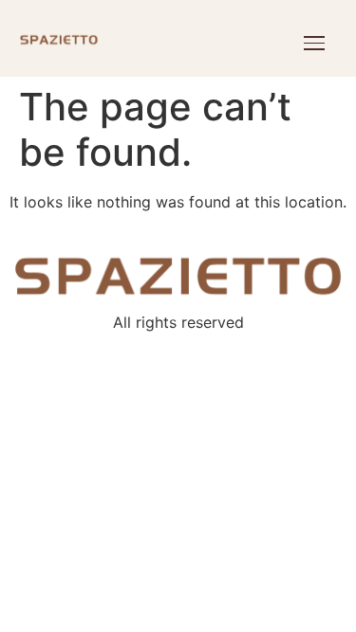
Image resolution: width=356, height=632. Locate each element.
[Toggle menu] (314, 43)
